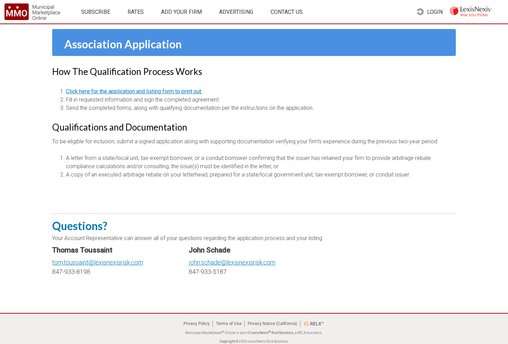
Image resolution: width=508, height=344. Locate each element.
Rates (136, 12)
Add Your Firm (181, 12)
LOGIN (434, 12)
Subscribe (95, 12)
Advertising (236, 12)
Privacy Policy (197, 323)
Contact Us (287, 12)
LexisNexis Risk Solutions (272, 333)
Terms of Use (229, 323)
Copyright (227, 341)
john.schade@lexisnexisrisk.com (232, 262)
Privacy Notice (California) (272, 323)
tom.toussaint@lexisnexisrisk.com (97, 262)
